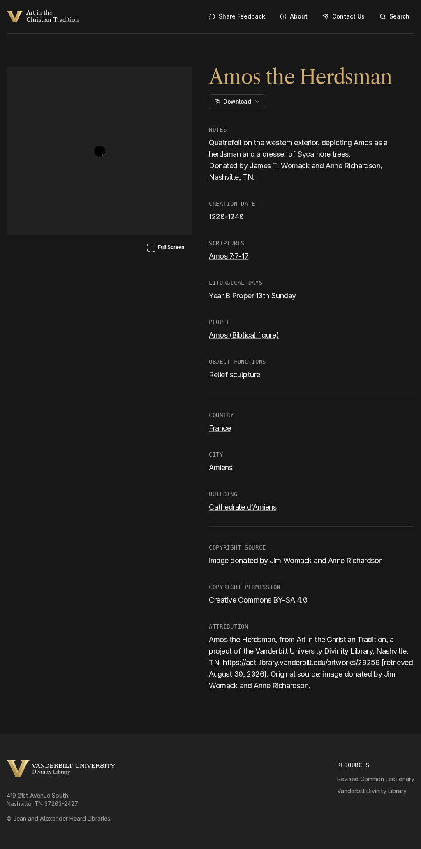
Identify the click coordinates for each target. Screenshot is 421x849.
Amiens (220, 467)
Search (399, 16)
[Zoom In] (155, 80)
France (220, 428)
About (299, 16)
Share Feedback (242, 16)
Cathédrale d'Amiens (242, 507)
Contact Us (348, 16)
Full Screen (165, 248)
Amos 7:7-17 (228, 256)
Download (237, 101)
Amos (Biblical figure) (244, 335)
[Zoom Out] (175, 80)
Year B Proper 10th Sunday (252, 295)
